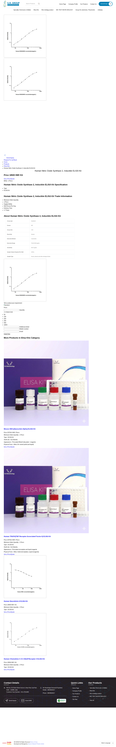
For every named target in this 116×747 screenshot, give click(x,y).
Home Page (62, 4)
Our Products (84, 4)
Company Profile (73, 4)
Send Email (104, 4)
